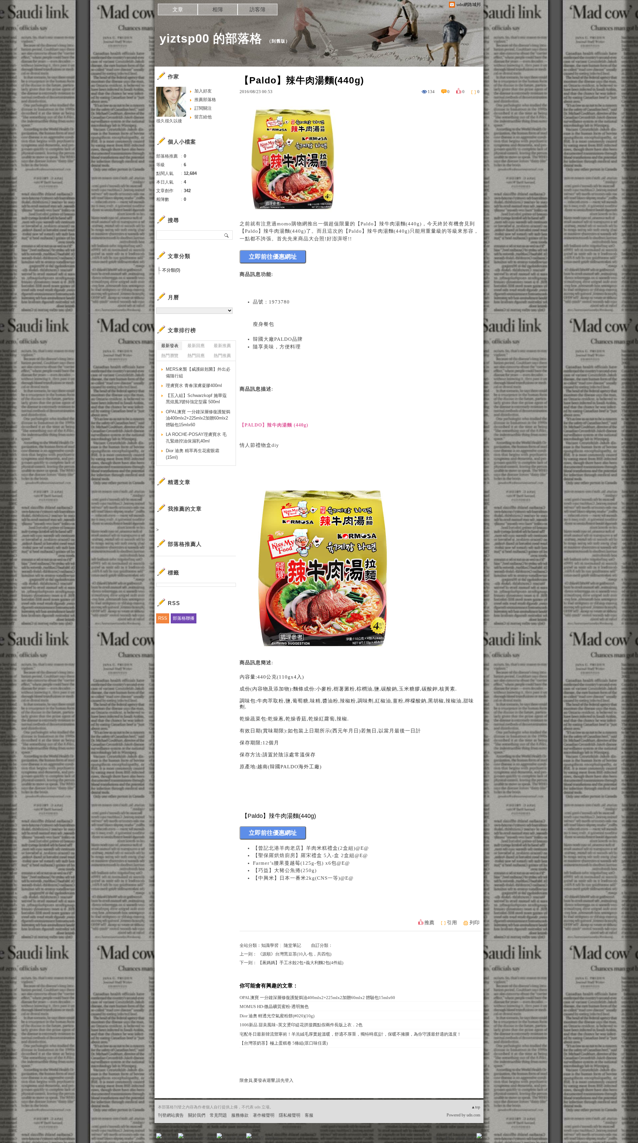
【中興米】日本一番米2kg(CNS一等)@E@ (303, 878)
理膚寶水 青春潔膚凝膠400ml (194, 385)
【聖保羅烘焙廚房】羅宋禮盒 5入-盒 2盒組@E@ (310, 855)
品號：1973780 (271, 302)
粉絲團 (169, 1137)
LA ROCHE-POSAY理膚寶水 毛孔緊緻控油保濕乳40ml (196, 438)
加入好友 (203, 90)
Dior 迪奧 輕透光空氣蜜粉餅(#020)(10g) (277, 1015)
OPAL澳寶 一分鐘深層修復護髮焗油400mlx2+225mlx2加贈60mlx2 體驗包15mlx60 (317, 997)
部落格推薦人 (185, 544)
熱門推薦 (222, 355)
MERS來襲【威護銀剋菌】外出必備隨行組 (198, 372)
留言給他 (203, 116)
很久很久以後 (169, 120)
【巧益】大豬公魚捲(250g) (285, 870)
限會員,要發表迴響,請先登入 (266, 1080)
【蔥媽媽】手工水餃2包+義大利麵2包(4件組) (300, 962)
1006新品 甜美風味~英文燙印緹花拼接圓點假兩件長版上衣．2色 (301, 1024)
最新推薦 (222, 345)
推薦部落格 (205, 99)
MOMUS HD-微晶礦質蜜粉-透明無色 (274, 1006)
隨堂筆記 (292, 945)
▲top (475, 1107)
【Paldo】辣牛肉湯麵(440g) (388, 223)
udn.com (473, 1115)
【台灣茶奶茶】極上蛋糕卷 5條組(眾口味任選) (284, 1043)
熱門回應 (196, 355)
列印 (474, 922)
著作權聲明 (263, 1115)
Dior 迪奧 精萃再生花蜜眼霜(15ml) (192, 454)
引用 (452, 922)
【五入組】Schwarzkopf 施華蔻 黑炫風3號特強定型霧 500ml (196, 399)
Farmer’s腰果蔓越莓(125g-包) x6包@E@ (301, 863)
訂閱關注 (203, 108)
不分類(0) (171, 270)
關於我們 (196, 1115)
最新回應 (196, 345)
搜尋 (227, 235)
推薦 (429, 922)
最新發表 (169, 345)
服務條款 (240, 1115)
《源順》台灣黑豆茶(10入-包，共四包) (294, 954)
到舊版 (278, 41)
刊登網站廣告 (171, 1115)
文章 (177, 9)
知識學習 (269, 945)
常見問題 (218, 1115)
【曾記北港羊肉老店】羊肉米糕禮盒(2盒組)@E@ (311, 848)
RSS (162, 618)
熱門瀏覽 (169, 355)
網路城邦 (466, 1137)
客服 (309, 1115)
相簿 (217, 9)
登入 (437, 1137)
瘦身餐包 (263, 324)
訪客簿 (258, 9)
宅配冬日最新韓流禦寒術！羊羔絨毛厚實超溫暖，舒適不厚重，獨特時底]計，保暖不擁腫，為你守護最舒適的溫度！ (350, 1034)
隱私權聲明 (289, 1115)
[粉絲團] (158, 1135)
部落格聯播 (183, 618)
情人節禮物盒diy (259, 445)
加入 (449, 1137)
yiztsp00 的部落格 (211, 38)
